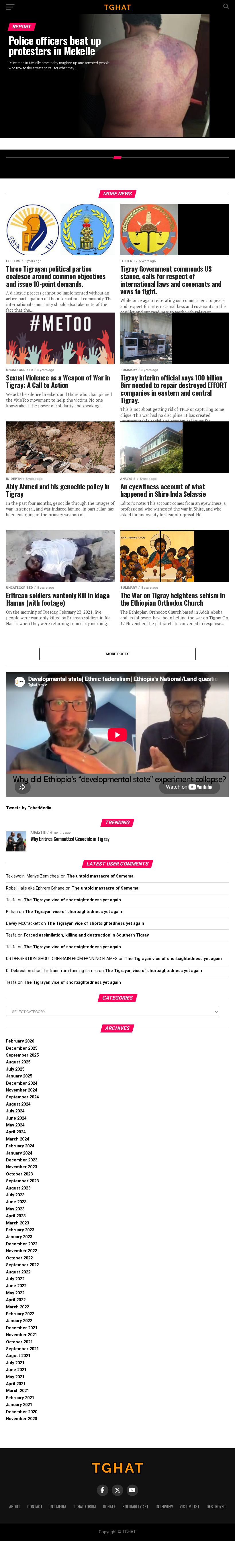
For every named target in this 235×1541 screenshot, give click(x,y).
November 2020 (21, 1418)
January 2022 (19, 1320)
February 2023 (20, 1230)
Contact (35, 1506)
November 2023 (21, 1167)
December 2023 (21, 1160)
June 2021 (16, 1369)
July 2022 (15, 1279)
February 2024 (20, 1146)
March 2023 (17, 1223)
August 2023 (18, 1188)
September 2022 (22, 1265)
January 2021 (19, 1404)
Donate (109, 1506)
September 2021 (22, 1348)
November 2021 (21, 1334)
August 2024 (18, 1104)
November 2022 (21, 1250)
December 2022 (21, 1244)
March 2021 (17, 1390)
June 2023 (16, 1202)
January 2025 (19, 1076)
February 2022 (20, 1314)
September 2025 (22, 1055)
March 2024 (17, 1139)
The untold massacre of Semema (100, 876)
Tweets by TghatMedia (28, 808)
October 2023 (19, 1174)
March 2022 (17, 1307)
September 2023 (22, 1181)
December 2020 (21, 1412)
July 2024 (15, 1111)
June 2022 (16, 1285)
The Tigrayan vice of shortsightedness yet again (72, 900)
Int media (58, 1506)
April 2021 (16, 1383)
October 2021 (19, 1342)
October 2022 (19, 1258)
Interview (164, 1506)
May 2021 (15, 1377)
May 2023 (15, 1209)
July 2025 (15, 1069)
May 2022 (15, 1293)
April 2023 (16, 1216)
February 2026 (20, 1041)
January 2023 (19, 1236)
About (14, 1506)
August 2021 (18, 1355)
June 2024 (16, 1118)
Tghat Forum (84, 1506)
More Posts (118, 654)
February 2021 (20, 1397)
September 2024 (22, 1097)
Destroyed (216, 1506)
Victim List (190, 1506)
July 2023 (15, 1195)
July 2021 (15, 1363)
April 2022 (16, 1299)
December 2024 (21, 1083)
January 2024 (19, 1153)
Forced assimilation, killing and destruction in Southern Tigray (86, 935)
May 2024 (15, 1125)
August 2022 (18, 1272)
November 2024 (21, 1090)
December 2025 (21, 1048)
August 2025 (18, 1062)
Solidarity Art (135, 1506)
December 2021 (21, 1328)
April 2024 (16, 1132)
